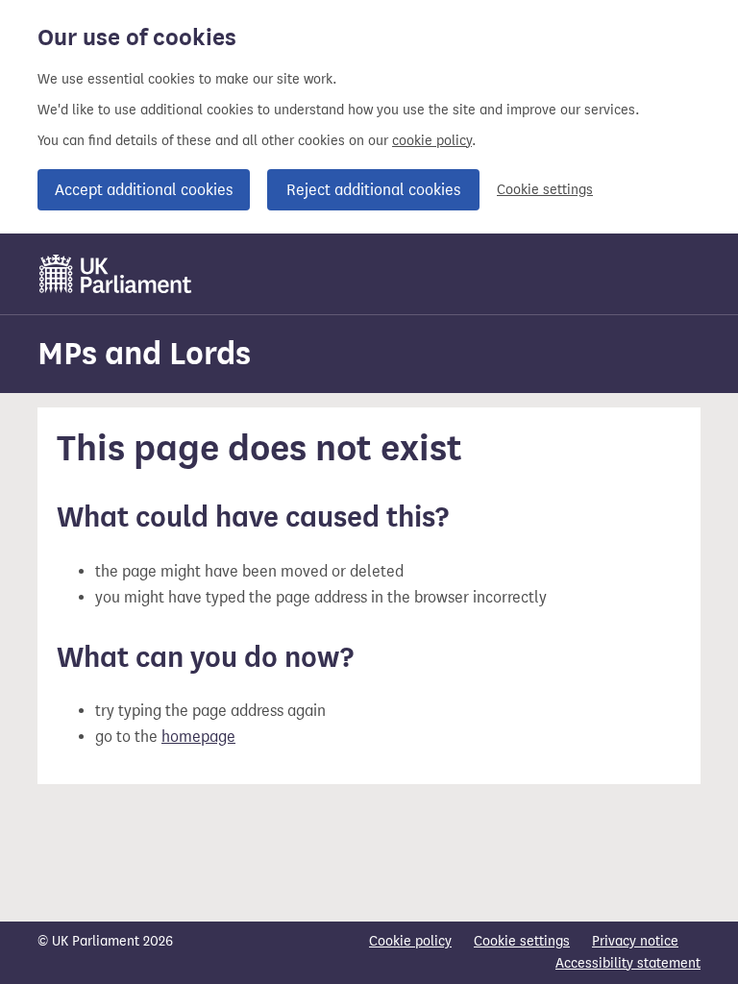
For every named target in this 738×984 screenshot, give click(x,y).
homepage (198, 736)
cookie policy (432, 141)
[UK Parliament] (115, 274)
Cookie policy (410, 941)
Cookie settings (545, 190)
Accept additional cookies (144, 190)
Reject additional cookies (373, 190)
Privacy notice (635, 941)
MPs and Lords (144, 353)
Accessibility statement (628, 963)
